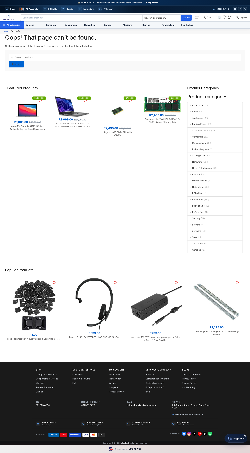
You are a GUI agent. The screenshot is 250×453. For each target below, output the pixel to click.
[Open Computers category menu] (58, 25)
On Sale (39, 391)
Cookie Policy (188, 387)
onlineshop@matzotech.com (141, 405)
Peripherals (197, 199)
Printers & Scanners (45, 387)
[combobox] (81, 18)
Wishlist (112, 383)
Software (196, 231)
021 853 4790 (43, 405)
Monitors (127, 25)
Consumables (199, 143)
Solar (194, 237)
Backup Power (199, 124)
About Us (150, 374)
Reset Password (117, 391)
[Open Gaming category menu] (152, 25)
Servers (196, 224)
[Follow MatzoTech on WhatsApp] (245, 9)
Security (196, 218)
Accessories (198, 105)
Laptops (30, 25)
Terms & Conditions (191, 374)
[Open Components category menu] (79, 25)
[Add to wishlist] (41, 100)
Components (71, 25)
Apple (195, 111)
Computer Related (201, 130)
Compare (113, 387)
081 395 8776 (88, 405)
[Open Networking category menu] (97, 25)
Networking (89, 25)
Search (16, 64)
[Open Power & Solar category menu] (177, 25)
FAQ (74, 383)
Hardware (197, 161)
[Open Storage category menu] (113, 25)
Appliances (197, 118)
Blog (148, 391)
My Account (114, 374)
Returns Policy (189, 383)
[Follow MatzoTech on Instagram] (240, 9)
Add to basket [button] (27, 144)
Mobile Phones (199, 180)
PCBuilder (197, 193)
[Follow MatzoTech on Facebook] (235, 9)
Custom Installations (155, 383)
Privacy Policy (189, 378)
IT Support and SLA (155, 387)
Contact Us (77, 374)
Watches (196, 249)
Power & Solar (168, 25)
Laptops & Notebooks (46, 374)
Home (6, 31)
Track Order (115, 378)
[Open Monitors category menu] (133, 25)
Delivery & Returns (81, 378)
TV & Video (197, 243)
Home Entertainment (202, 168)
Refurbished (187, 25)
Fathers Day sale (200, 149)
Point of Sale (198, 205)
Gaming (146, 25)
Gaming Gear (198, 155)
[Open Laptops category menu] (36, 25)
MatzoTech (124, 443)
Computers (50, 25)
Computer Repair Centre (157, 378)
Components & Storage (47, 378)
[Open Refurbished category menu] (194, 25)
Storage (107, 25)
